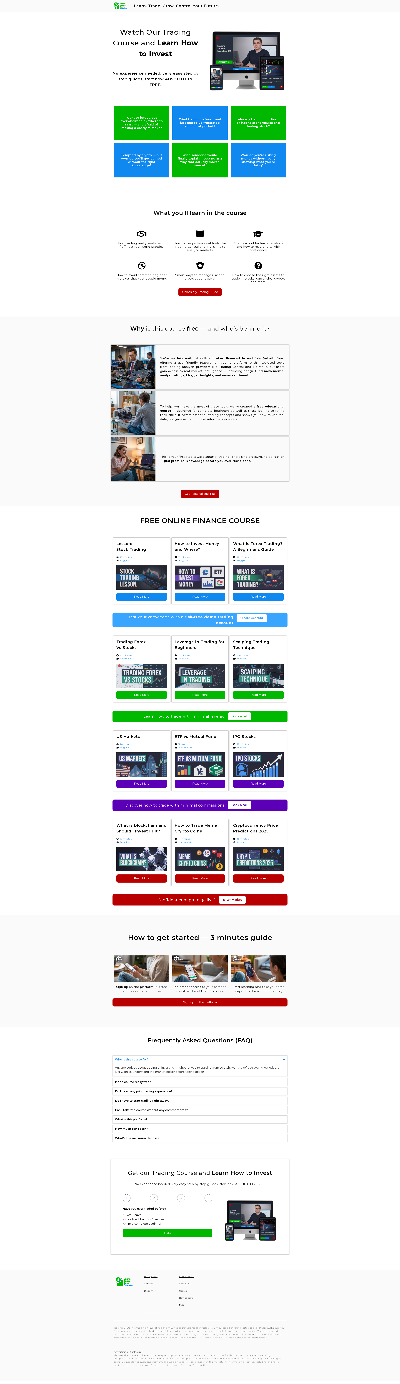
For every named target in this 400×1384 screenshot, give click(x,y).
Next (167, 1232)
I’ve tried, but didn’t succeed (146, 1219)
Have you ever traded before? (144, 1208)
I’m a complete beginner (144, 1223)
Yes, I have (134, 1215)
